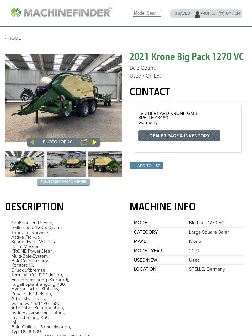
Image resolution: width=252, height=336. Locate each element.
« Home (13, 38)
